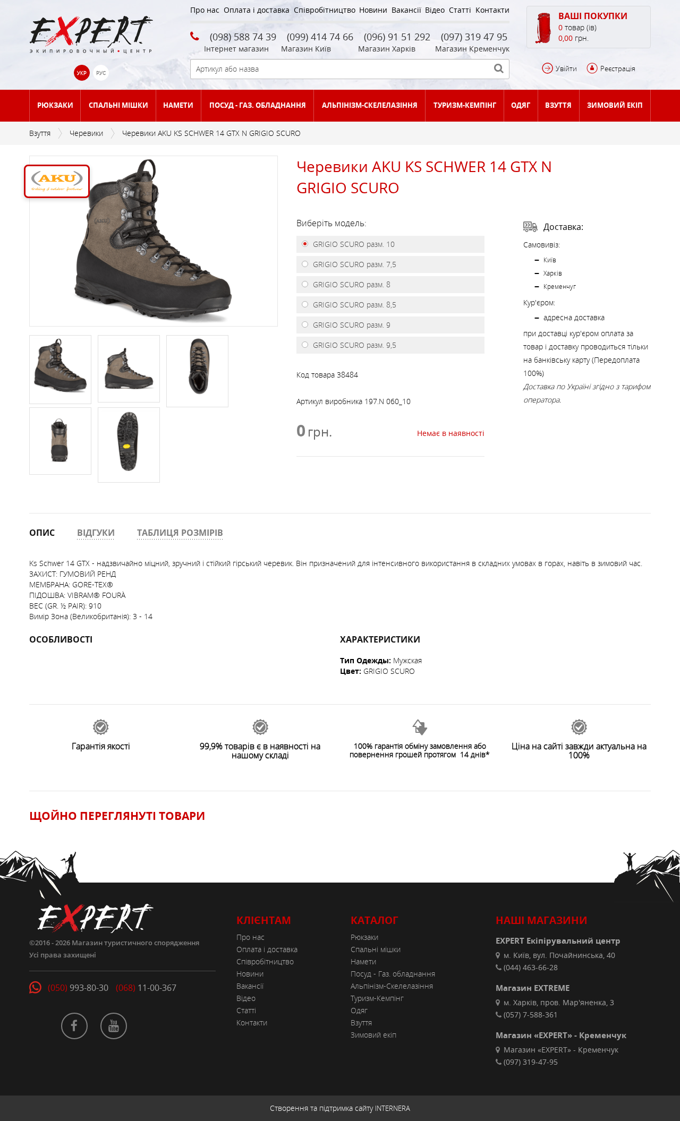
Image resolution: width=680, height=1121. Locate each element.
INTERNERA (392, 1108)
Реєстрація (617, 68)
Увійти (566, 68)
